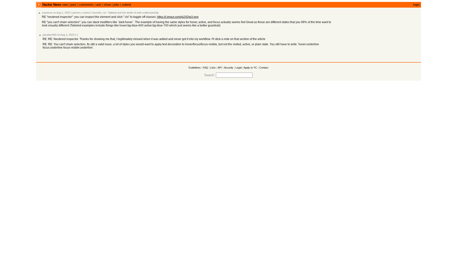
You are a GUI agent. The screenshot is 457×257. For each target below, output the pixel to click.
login (416, 4)
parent (76, 12)
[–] (76, 34)
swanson (47, 12)
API (220, 67)
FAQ (205, 67)
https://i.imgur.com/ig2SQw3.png (178, 17)
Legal (238, 67)
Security (228, 67)
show (107, 4)
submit (126, 4)
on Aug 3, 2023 (65, 34)
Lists (213, 67)
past (73, 4)
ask (98, 4)
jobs (116, 4)
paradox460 (49, 34)
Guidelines (195, 67)
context (86, 12)
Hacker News (51, 4)
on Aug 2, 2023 (61, 12)
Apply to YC (250, 67)
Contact (263, 67)
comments (86, 4)
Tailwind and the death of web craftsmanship (133, 12)
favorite (97, 12)
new (65, 4)
